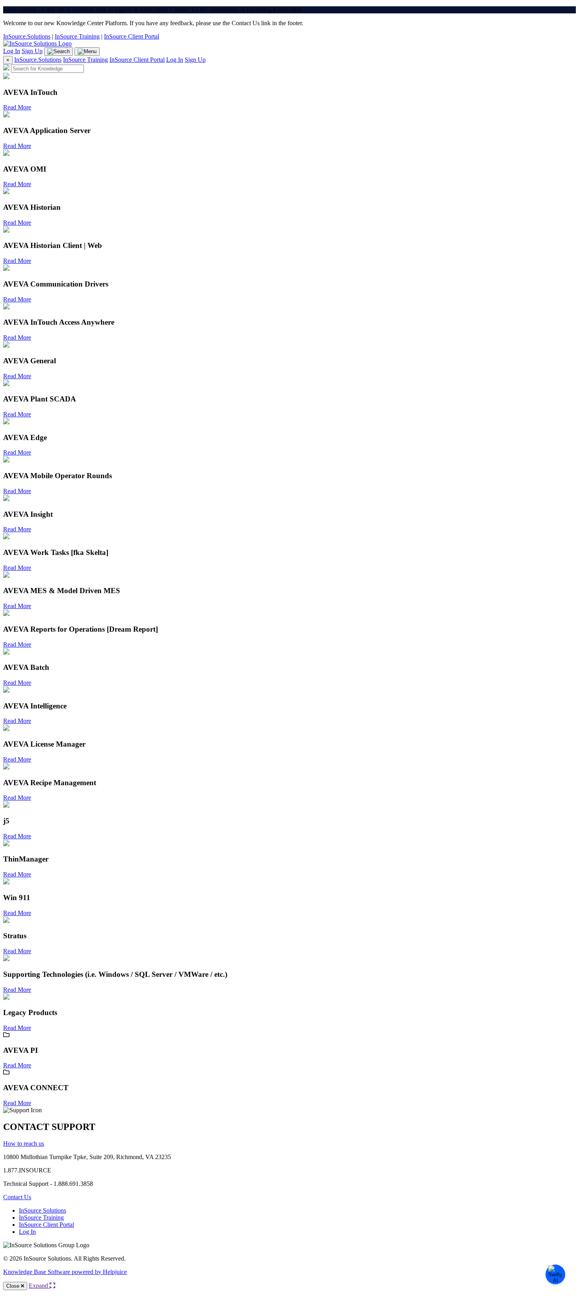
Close (13, 1286)
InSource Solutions (42, 1210)
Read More (17, 107)
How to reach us (23, 1143)
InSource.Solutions (26, 36)
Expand (39, 1285)
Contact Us (17, 1197)
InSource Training (77, 36)
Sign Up (32, 51)
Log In (11, 51)
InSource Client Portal (131, 36)
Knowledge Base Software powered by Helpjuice (65, 1271)
